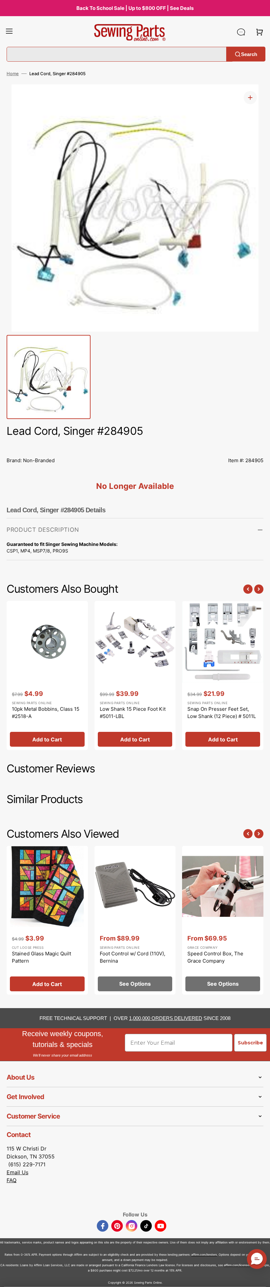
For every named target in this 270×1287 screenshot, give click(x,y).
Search (249, 54)
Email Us (17, 1172)
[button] (9, 32)
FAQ (11, 1180)
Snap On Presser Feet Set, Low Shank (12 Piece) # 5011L (221, 713)
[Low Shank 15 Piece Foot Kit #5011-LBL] (135, 675)
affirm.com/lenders (204, 1254)
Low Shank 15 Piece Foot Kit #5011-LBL (133, 713)
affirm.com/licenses (237, 1265)
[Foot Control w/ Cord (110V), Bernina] (135, 920)
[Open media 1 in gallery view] (250, 97)
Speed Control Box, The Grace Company (215, 957)
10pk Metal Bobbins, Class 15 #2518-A (45, 713)
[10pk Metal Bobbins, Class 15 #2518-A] (47, 675)
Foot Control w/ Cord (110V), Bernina (132, 957)
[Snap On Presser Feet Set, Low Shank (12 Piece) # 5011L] (222, 675)
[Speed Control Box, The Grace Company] (222, 920)
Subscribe (250, 1043)
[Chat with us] (241, 32)
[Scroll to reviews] (135, 445)
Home (13, 73)
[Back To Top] (260, 1277)
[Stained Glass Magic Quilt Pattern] (47, 920)
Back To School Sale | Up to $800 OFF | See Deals (135, 8)
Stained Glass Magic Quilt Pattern (41, 957)
